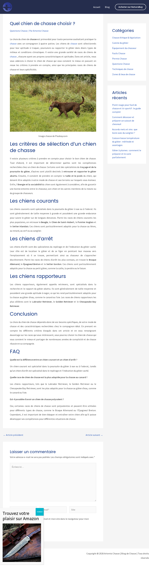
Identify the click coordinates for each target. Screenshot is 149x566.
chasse (13, 43)
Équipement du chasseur (124, 48)
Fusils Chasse (118, 53)
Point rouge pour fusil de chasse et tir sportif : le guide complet (126, 108)
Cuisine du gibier (120, 42)
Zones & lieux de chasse (123, 74)
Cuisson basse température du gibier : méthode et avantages (125, 142)
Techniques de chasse (122, 69)
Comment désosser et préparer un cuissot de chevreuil (123, 121)
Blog (107, 7)
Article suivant (94, 435)
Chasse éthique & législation (126, 37)
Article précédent (13, 435)
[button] (130, 7)
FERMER (39, 512)
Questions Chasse (19, 30)
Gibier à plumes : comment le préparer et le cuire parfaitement (126, 154)
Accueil (96, 7)
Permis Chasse (119, 58)
